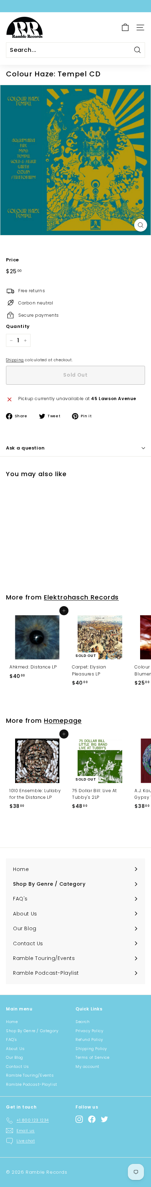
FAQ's (11, 1039)
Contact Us (17, 1066)
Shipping (15, 360)
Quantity (18, 326)
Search (83, 1021)
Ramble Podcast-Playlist (31, 1084)
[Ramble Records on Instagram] (79, 1119)
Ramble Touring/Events (30, 1075)
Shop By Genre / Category (32, 1031)
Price (12, 259)
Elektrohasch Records (81, 597)
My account (87, 1066)
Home (12, 1021)
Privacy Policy (89, 1031)
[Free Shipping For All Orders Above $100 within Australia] (74, 6)
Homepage (62, 720)
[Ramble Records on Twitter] (104, 1119)
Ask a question (25, 448)
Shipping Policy (91, 1048)
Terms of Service (93, 1057)
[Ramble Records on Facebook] (92, 1119)
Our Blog (14, 1057)
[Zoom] (140, 225)
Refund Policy (89, 1039)
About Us (15, 1048)
